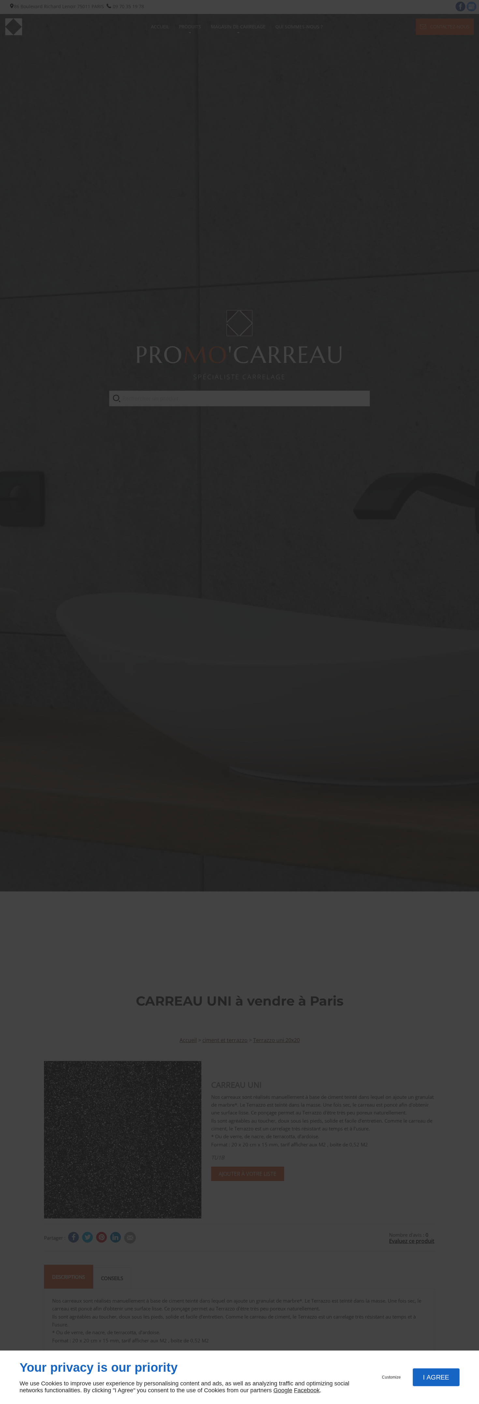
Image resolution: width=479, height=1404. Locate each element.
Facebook (307, 1390)
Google (282, 1390)
